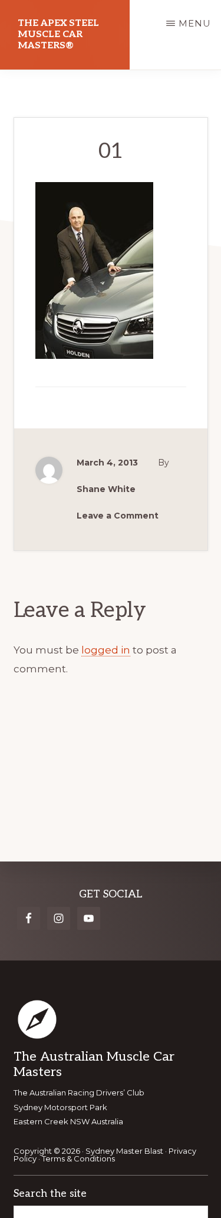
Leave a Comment (118, 515)
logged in (105, 650)
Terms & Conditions (78, 1158)
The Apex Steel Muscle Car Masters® (58, 34)
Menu (195, 23)
